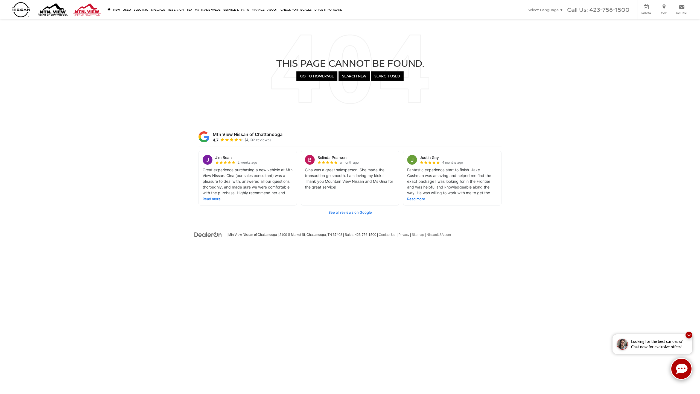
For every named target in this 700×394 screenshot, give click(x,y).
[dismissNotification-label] (689, 335)
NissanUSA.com (439, 235)
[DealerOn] (208, 234)
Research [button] (176, 9)
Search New (354, 76)
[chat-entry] (681, 369)
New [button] (116, 9)
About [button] (272, 9)
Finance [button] (258, 9)
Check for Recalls (296, 9)
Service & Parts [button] (236, 9)
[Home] (109, 9)
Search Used (387, 76)
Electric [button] (141, 9)
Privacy (403, 235)
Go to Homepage (317, 76)
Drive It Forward (328, 9)
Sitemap (418, 235)
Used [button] (127, 9)
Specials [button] (158, 9)
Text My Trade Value (203, 9)
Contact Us (387, 235)
